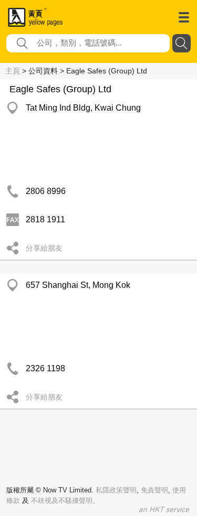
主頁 (12, 71)
